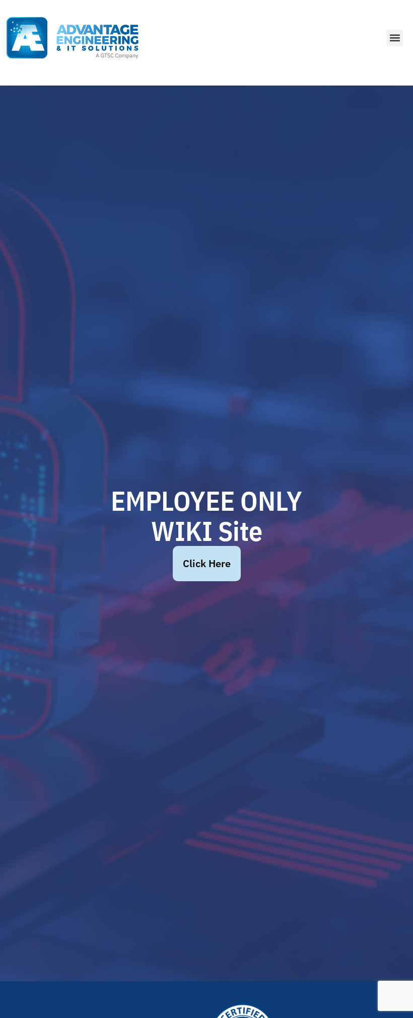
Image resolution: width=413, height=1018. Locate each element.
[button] (394, 38)
